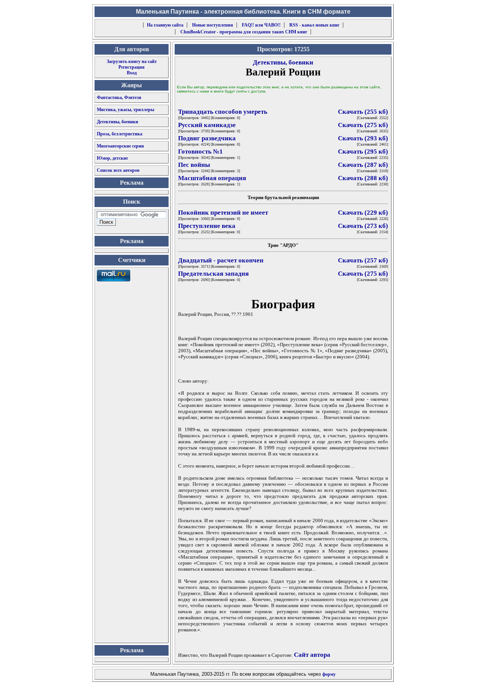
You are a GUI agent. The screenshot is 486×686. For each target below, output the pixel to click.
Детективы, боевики (117, 121)
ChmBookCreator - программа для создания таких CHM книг (243, 32)
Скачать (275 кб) (363, 125)
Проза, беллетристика (119, 134)
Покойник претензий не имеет (223, 212)
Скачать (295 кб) (363, 151)
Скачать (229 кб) (363, 212)
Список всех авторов (118, 170)
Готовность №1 (200, 151)
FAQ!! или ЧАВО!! (261, 25)
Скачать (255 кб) (363, 111)
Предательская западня (213, 273)
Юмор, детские (112, 158)
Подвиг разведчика (207, 138)
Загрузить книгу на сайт (132, 61)
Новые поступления (212, 25)
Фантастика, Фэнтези (119, 97)
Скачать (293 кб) (363, 138)
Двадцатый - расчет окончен (221, 260)
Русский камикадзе (207, 125)
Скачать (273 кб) (363, 225)
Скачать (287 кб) (363, 164)
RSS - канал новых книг (314, 25)
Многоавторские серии (120, 146)
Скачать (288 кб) (363, 178)
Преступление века (206, 225)
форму (329, 674)
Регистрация (131, 67)
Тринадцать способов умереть (222, 111)
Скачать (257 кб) (363, 260)
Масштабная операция (212, 178)
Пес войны (194, 164)
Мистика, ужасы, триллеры (125, 109)
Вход (132, 72)
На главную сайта (165, 25)
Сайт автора (312, 654)
